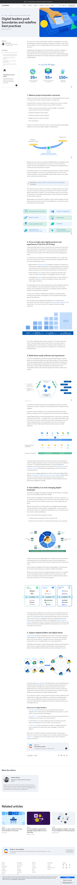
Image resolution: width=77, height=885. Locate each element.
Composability (30, 755)
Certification (32, 725)
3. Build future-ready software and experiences (9, 58)
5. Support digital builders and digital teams (9, 65)
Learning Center (33, 710)
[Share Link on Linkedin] (61, 755)
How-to (35, 755)
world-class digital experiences (58, 302)
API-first (40, 618)
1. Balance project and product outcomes (10, 52)
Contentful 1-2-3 (33, 716)
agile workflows (41, 683)
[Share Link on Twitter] (67, 755)
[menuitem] (24, 5)
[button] (10, 78)
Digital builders (31, 635)
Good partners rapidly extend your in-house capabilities (46, 475)
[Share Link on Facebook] (64, 755)
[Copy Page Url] (58, 755)
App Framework (61, 466)
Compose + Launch (32, 468)
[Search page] (60, 5)
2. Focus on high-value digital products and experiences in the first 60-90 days (10, 55)
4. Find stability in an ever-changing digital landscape (9, 61)
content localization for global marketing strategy (49, 182)
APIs (32, 616)
